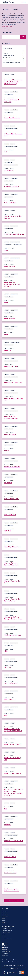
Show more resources (14, 900)
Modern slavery (15, 961)
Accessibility (4, 959)
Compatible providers (6, 928)
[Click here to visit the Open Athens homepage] (8, 2)
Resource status (5, 916)
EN (7, 908)
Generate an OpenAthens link (8, 926)
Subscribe (6, 953)
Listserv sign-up (7, 951)
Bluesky (5, 949)
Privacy (14, 959)
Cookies (10, 959)
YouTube (6, 943)
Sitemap (3, 922)
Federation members (6, 932)
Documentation (5, 911)
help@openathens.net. (7, 26)
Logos (3, 934)
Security (3, 920)
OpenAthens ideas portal (7, 938)
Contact (6, 955)
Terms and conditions (6, 961)
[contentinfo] (14, 97)
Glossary (4, 936)
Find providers (7, 33)
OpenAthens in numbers (7, 930)
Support (3, 918)
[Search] (23, 37)
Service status (5, 914)
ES (14, 908)
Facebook (6, 947)
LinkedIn (6, 945)
